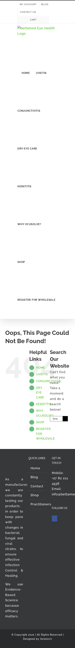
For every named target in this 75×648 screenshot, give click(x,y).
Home (35, 468)
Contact (37, 486)
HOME (40, 367)
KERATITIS (43, 404)
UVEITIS (42, 374)
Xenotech (46, 638)
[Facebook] (54, 518)
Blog (34, 477)
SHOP (40, 422)
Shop (35, 495)
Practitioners (38, 504)
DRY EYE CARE (40, 392)
